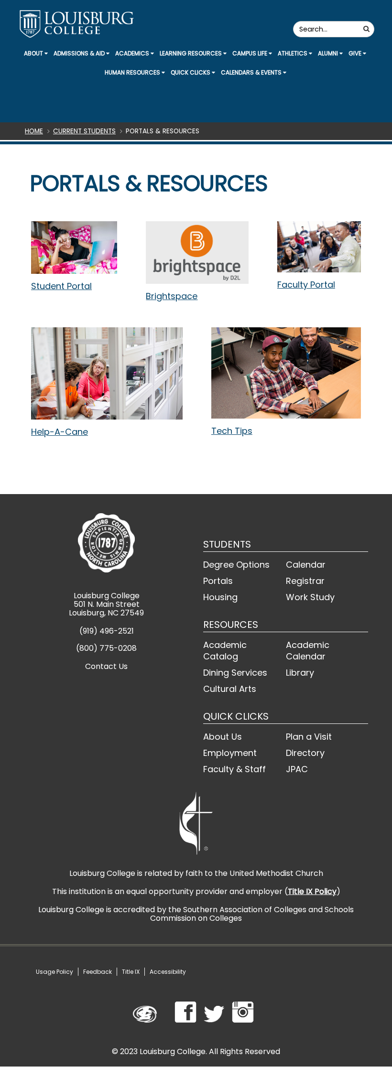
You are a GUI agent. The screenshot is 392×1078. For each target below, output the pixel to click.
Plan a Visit (309, 737)
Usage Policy (54, 972)
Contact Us (106, 666)
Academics (133, 53)
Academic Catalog (225, 650)
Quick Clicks (191, 72)
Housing (220, 597)
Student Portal (61, 286)
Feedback (97, 972)
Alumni (328, 53)
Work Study (310, 597)
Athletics (293, 53)
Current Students (84, 131)
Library (300, 673)
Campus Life (250, 53)
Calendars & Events (252, 72)
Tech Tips (231, 431)
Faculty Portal (306, 285)
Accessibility (168, 972)
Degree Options (236, 565)
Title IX (131, 972)
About (34, 53)
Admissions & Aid (80, 53)
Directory (305, 753)
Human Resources (133, 72)
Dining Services (235, 673)
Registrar (305, 581)
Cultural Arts (229, 689)
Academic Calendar (307, 650)
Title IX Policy (312, 891)
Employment (230, 753)
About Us (222, 737)
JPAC (297, 769)
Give (355, 53)
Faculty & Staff (234, 769)
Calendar (306, 565)
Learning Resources (191, 53)
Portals (218, 581)
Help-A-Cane (59, 432)
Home (34, 131)
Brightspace (171, 296)
